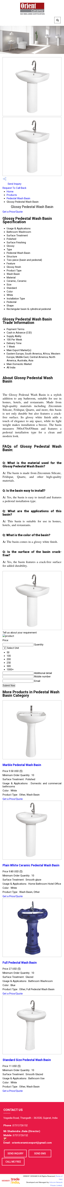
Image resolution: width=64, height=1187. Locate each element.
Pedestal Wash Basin (18, 198)
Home (10, 191)
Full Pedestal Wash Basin (20, 962)
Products (12, 194)
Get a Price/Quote (13, 211)
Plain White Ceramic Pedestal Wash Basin (31, 865)
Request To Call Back (14, 187)
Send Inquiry (14, 183)
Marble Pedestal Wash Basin (22, 765)
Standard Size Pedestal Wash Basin (27, 1060)
